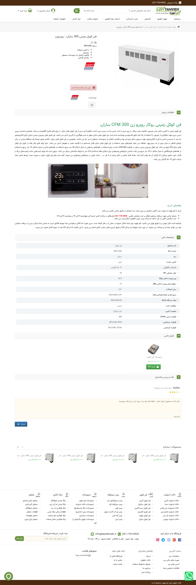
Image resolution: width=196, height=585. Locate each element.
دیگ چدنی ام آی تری (58, 504)
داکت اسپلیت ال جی (171, 515)
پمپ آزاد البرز (117, 515)
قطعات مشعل (32, 511)
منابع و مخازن (92, 18)
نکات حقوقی (146, 560)
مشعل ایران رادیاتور (30, 500)
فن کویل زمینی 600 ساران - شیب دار (28, 455)
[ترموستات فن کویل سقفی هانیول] (153, 348)
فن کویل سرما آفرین (143, 508)
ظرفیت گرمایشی (170, 327)
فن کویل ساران (149, 26)
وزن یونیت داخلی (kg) (167, 278)
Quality (167, 388)
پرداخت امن (146, 572)
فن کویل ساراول (144, 504)
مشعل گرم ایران (31, 504)
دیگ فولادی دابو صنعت (57, 515)
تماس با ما (118, 560)
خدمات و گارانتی (170, 267)
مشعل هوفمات (32, 515)
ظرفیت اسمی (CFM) (168, 316)
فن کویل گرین (145, 500)
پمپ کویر (119, 508)
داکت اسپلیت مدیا (172, 504)
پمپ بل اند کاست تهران (113, 511)
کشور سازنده (171, 262)
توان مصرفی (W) (169, 273)
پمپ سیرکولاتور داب (115, 500)
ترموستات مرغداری (87, 515)
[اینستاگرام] (168, 539)
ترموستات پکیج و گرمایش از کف (84, 521)
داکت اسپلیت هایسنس (170, 511)
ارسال (148, 556)
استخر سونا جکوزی (112, 18)
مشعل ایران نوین (31, 519)
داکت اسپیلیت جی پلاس (169, 508)
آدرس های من (173, 564)
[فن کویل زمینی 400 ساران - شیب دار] (91, 458)
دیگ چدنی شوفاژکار (58, 500)
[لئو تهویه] (168, 10)
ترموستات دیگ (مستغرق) (84, 508)
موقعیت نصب (171, 305)
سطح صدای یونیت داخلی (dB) (164, 283)
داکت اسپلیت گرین (171, 500)
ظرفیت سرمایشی (169, 322)
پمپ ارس (119, 519)
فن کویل (161, 26)
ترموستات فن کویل (87, 500)
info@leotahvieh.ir (105, 534)
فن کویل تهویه (145, 515)
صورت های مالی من (171, 560)
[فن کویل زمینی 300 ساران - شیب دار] (133, 458)
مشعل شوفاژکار (31, 508)
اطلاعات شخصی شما (171, 568)
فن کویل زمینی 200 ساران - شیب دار (153, 455)
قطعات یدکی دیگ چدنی (56, 511)
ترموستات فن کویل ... (153, 357)
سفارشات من (174, 556)
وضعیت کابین (171, 311)
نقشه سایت (118, 564)
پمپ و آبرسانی (132, 18)
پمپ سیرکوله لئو (116, 504)
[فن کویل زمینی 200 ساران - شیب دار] (174, 458)
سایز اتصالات (171, 289)
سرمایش (177, 18)
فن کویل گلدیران (144, 511)
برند (174, 256)
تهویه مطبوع (162, 18)
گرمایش (147, 18)
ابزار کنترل (76, 18)
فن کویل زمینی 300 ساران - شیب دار (111, 455)
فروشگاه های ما (116, 556)
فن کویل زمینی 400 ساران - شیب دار (70, 455)
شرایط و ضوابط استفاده (141, 564)
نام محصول (171, 245)
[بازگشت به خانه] (178, 27)
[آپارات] (157, 539)
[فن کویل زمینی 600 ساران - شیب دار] (49, 458)
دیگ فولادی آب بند (58, 508)
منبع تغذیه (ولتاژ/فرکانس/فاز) (164, 294)
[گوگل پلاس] (174, 539)
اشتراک (19, 538)
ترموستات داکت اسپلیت (85, 504)
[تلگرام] (163, 539)
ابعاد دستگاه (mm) (169, 300)
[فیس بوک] (179, 539)
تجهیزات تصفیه (60, 18)
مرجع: (94, 45)
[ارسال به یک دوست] (92, 41)
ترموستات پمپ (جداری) (85, 511)
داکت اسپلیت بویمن (171, 519)
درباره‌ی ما (147, 568)
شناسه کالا (172, 251)
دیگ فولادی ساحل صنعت (56, 519)
